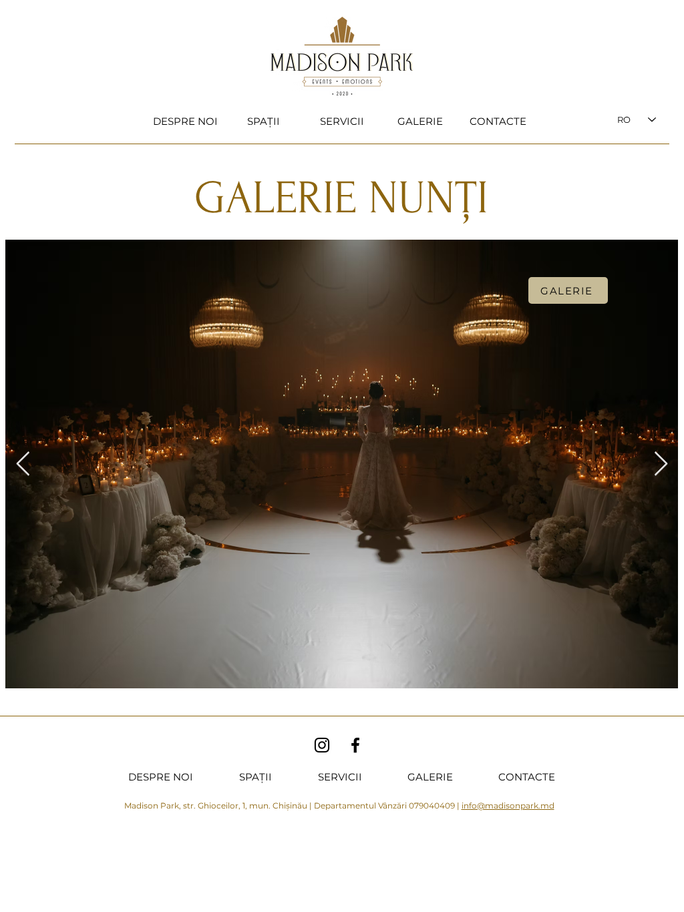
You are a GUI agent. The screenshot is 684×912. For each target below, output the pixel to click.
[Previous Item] (23, 464)
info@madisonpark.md (508, 806)
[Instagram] (322, 745)
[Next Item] (661, 464)
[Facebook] (355, 745)
